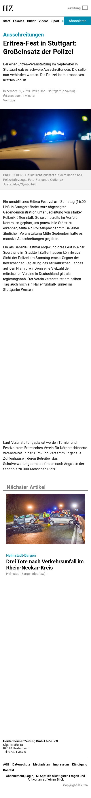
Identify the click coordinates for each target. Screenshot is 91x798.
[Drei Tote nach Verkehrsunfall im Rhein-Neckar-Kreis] (45, 520)
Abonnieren (77, 21)
